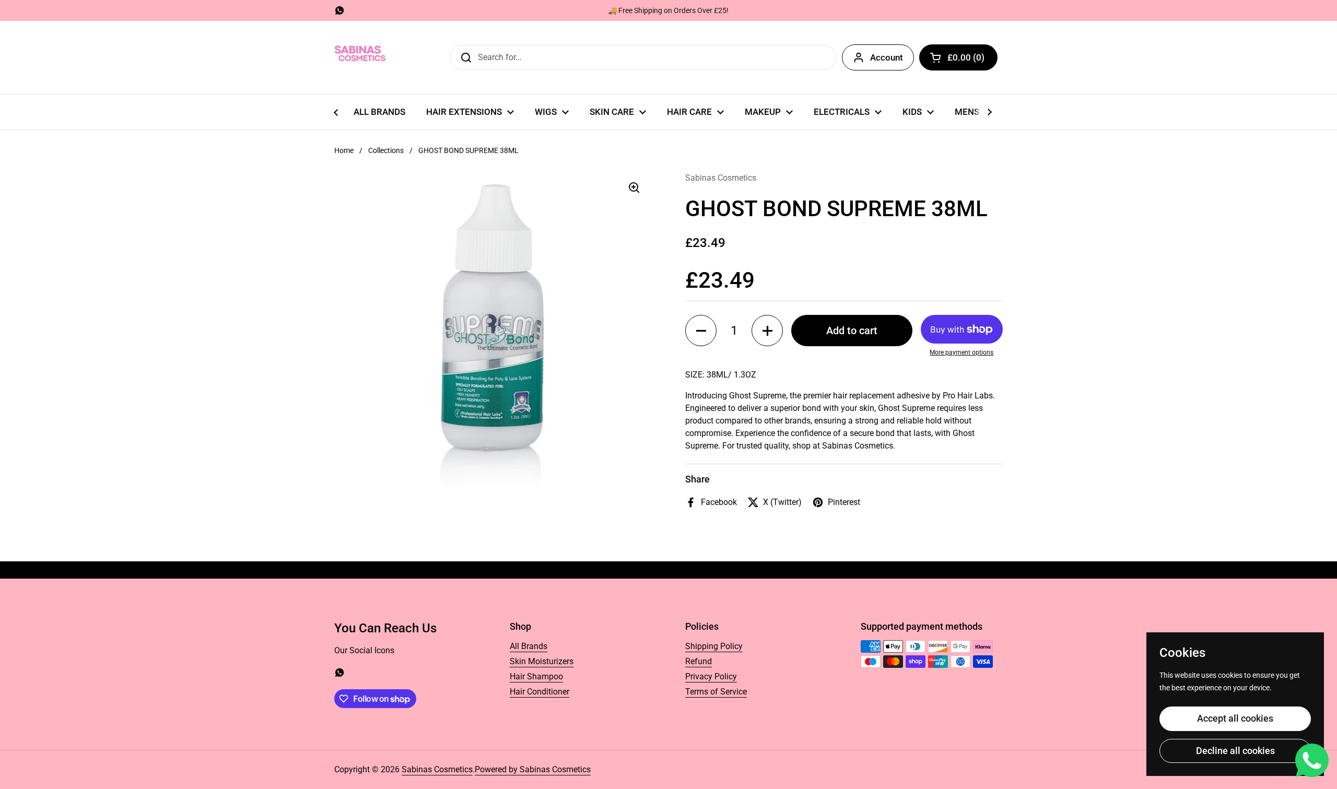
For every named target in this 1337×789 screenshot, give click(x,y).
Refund (698, 661)
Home (344, 150)
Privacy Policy (711, 676)
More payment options (961, 352)
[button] (958, 57)
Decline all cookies (1235, 750)
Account (886, 57)
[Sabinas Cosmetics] (360, 57)
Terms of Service (716, 692)
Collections (386, 150)
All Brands (528, 646)
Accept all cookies (1235, 718)
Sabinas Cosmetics (437, 769)
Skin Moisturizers (541, 661)
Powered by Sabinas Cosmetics (533, 769)
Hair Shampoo (536, 676)
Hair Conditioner (539, 692)
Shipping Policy (714, 646)
